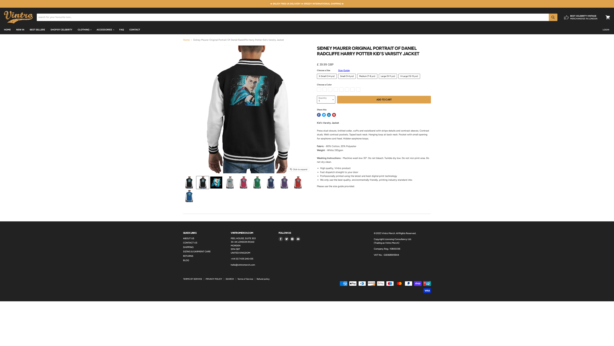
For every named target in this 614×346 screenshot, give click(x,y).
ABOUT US (188, 238)
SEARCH (230, 279)
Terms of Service (245, 279)
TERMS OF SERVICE (192, 279)
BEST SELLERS (37, 29)
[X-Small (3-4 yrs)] (327, 79)
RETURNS (188, 256)
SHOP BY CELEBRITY (61, 29)
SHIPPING (188, 247)
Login (606, 30)
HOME (7, 29)
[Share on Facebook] (319, 115)
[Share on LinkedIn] (329, 115)
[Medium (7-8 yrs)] (367, 79)
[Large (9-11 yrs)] (388, 79)
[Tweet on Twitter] (324, 115)
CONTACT (134, 29)
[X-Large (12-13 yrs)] (409, 79)
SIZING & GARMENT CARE (197, 251)
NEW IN (20, 29)
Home (186, 40)
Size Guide (344, 70)
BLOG (186, 260)
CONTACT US (190, 242)
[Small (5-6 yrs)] (347, 79)
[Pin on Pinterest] (334, 115)
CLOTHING (84, 29)
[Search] (553, 17)
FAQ (121, 29)
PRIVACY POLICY (214, 279)
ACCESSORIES (105, 29)
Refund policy (263, 279)
